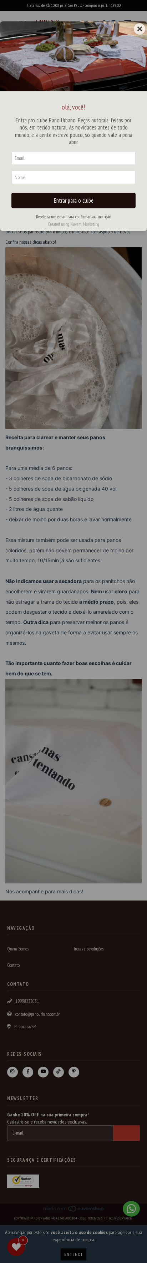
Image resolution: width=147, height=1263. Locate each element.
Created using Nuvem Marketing (73, 224)
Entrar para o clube (73, 200)
